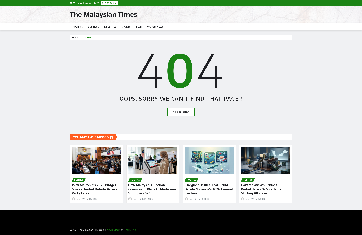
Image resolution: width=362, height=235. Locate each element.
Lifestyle (110, 26)
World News (155, 26)
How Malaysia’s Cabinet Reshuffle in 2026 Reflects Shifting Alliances (261, 189)
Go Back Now (182, 111)
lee (78, 199)
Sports (126, 26)
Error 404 (86, 37)
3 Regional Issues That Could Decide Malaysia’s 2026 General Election (209, 189)
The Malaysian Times (103, 14)
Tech (139, 26)
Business (93, 26)
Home (75, 37)
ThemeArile (130, 229)
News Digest (113, 229)
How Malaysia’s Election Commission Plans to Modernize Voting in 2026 (152, 189)
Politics (78, 26)
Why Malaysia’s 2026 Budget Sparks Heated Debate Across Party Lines (94, 189)
